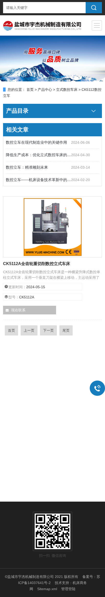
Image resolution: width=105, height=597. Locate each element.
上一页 (29, 330)
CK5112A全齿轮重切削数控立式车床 (36, 263)
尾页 (66, 330)
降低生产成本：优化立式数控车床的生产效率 (38, 155)
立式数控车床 (66, 90)
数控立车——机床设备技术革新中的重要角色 (38, 180)
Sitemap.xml (47, 589)
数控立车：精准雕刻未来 (27, 167)
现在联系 (18, 310)
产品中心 (45, 90)
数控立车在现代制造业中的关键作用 (36, 142)
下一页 (48, 330)
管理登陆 (68, 589)
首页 (30, 90)
